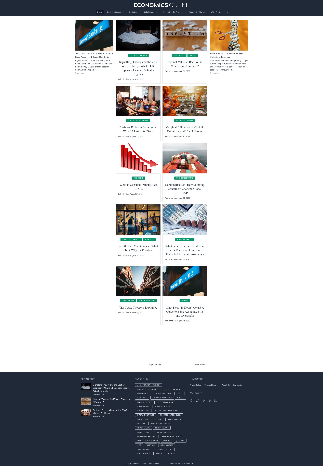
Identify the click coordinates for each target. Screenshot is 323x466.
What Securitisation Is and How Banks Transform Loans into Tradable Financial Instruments (184, 250)
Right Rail (151, 445)
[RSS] (215, 401)
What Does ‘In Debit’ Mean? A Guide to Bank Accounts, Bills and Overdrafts (185, 311)
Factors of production (162, 398)
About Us (226, 385)
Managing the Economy (173, 12)
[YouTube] (203, 401)
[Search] (227, 12)
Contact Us (237, 385)
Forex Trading (143, 406)
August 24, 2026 (98, 394)
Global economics (162, 406)
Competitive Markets (197, 12)
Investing (158, 419)
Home (99, 12)
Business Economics (115, 12)
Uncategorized (143, 454)
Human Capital (143, 411)
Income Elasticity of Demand (167, 411)
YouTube (171, 454)
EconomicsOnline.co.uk (175, 463)
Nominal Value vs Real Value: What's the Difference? (184, 64)
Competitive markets (131, 239)
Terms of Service (211, 385)
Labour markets (174, 419)
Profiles (166, 441)
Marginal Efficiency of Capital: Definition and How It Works (185, 129)
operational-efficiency (146, 436)
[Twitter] (197, 401)
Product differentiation (147, 441)
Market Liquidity (144, 432)
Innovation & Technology (170, 415)
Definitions (133, 12)
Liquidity (141, 424)
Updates (159, 454)
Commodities (142, 393)
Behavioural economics (138, 121)
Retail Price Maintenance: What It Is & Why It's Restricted (138, 248)
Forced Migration (165, 402)
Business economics (138, 55)
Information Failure (145, 415)
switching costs (144, 449)
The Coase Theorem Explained (138, 307)
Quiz (139, 445)
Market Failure (128, 301)
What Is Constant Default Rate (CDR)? (138, 187)
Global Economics (150, 12)
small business (166, 445)
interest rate (179, 55)
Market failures (161, 428)
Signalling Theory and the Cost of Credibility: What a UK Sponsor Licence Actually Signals (138, 68)
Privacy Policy (195, 385)
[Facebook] (191, 401)
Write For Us (216, 12)
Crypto (179, 393)
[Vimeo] (209, 401)
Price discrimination (170, 436)
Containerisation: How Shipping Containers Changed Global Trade (184, 189)
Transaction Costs (147, 301)
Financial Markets (184, 239)
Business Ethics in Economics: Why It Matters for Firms (138, 129)
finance (193, 55)
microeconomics (164, 432)
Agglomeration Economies (148, 385)
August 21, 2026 (98, 405)
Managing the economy (160, 424)
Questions (180, 441)
